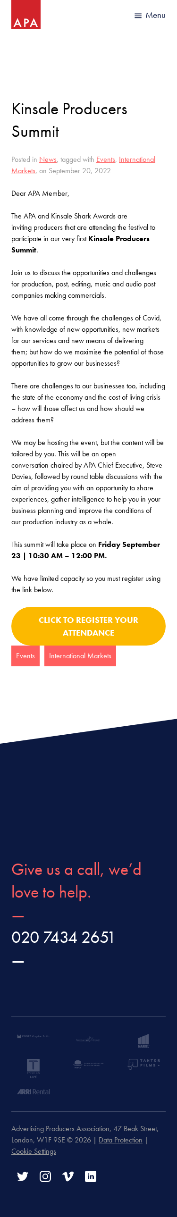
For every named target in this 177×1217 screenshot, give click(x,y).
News (48, 159)
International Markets (80, 656)
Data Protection (121, 1140)
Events (105, 159)
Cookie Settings (33, 1151)
